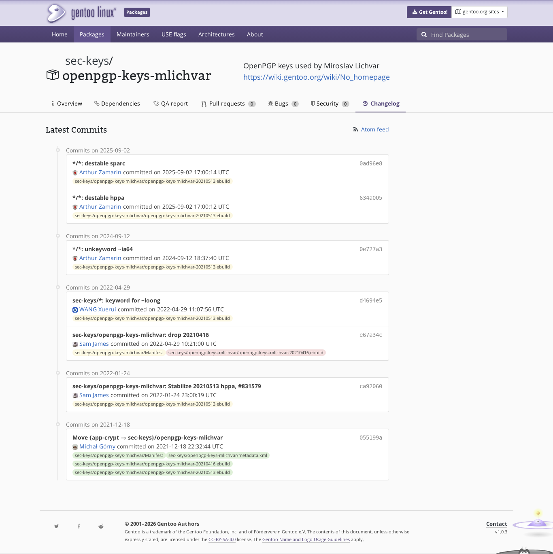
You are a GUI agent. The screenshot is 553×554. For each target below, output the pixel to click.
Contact (496, 523)
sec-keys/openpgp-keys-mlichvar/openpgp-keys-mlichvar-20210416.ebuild (245, 352)
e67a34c (370, 335)
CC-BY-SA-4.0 (222, 539)
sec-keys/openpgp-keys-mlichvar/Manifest (119, 352)
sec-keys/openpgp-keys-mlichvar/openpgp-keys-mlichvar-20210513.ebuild (152, 181)
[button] (429, 12)
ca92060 (370, 386)
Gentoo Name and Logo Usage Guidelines (306, 539)
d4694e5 (370, 300)
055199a (370, 437)
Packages (92, 34)
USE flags (174, 34)
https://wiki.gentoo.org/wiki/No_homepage (316, 77)
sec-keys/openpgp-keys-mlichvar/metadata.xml (217, 455)
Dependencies (120, 103)
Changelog (384, 103)
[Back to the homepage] (81, 13)
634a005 (370, 198)
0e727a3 (370, 249)
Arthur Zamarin (100, 172)
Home (60, 34)
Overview (68, 103)
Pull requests (230, 103)
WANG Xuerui (97, 309)
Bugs (284, 103)
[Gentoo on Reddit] (101, 526)
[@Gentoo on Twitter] (57, 526)
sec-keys (87, 60)
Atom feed (374, 129)
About (255, 34)
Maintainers (133, 34)
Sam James (94, 343)
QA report (174, 103)
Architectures (216, 34)
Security (331, 103)
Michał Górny (97, 446)
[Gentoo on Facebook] (78, 526)
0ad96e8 (370, 163)
